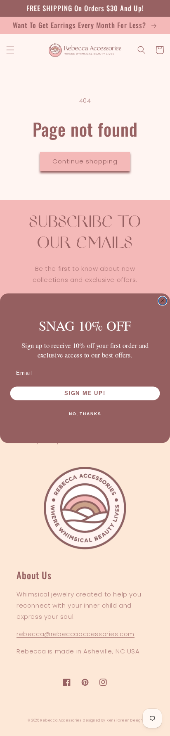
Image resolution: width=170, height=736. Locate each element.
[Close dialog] (162, 300)
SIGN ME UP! (85, 393)
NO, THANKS (85, 413)
